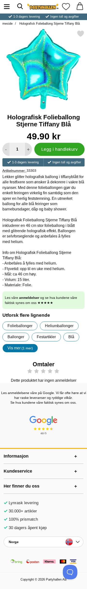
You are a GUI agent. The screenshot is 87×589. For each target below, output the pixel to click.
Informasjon (16, 456)
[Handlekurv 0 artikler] (79, 6)
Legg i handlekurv (59, 149)
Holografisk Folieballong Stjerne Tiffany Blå (49, 23)
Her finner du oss (21, 486)
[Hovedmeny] (6, 6)
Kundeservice (18, 471)
